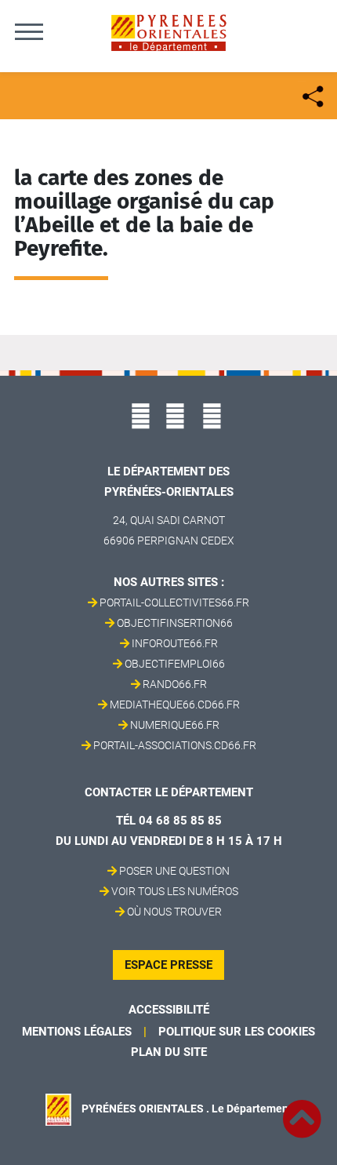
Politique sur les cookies (236, 1032)
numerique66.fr (174, 725)
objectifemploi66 (175, 663)
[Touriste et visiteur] (311, 94)
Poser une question (174, 871)
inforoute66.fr (175, 643)
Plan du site (169, 1052)
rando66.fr (175, 684)
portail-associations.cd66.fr (174, 745)
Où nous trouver (174, 911)
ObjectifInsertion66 (175, 623)
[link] (301, 1110)
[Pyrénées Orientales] (168, 32)
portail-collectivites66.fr (174, 602)
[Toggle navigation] (29, 31)
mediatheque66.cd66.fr (175, 704)
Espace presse (168, 965)
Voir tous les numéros (174, 891)
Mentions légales (77, 1032)
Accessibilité (169, 1010)
